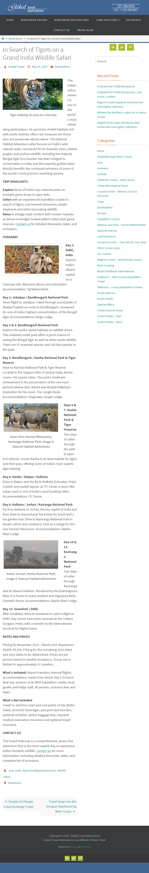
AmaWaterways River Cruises (114, 156)
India (18, 769)
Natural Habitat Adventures (39, 769)
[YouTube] (113, 47)
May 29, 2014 (39, 66)
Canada (101, 174)
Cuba (100, 201)
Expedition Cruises (108, 219)
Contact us (23, 223)
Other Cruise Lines (108, 248)
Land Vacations (106, 236)
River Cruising (105, 265)
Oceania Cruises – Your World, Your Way (121, 242)
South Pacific (105, 298)
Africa (100, 151)
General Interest (107, 230)
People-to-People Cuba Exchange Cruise (18, 800)
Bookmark (14, 779)
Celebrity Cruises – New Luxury (115, 180)
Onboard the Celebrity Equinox (116, 86)
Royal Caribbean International (115, 271)
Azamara (102, 168)
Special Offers (105, 304)
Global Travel (16, 66)
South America (106, 293)
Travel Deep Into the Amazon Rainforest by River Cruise (61, 802)
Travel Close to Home (110, 310)
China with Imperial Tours (112, 185)
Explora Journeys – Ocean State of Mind (121, 225)
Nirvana (74, 842)
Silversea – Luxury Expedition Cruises (119, 287)
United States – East (109, 316)
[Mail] (130, 47)
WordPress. (85, 842)
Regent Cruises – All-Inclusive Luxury (119, 259)
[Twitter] (121, 47)
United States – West (109, 322)
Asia (11, 769)
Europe (101, 213)
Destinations (15, 38)
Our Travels (104, 254)
